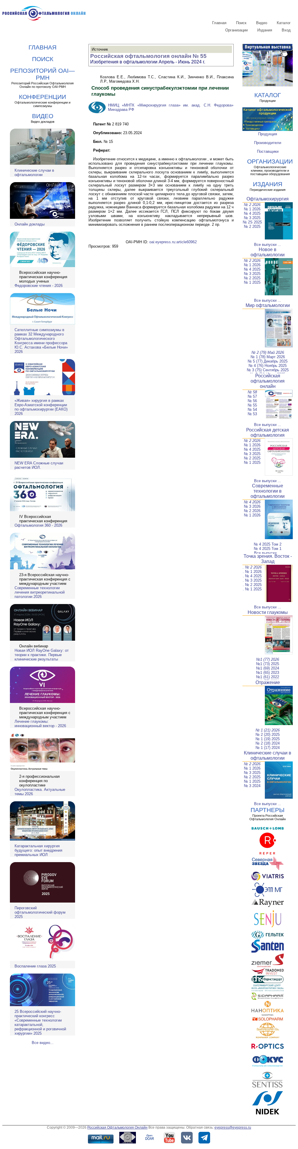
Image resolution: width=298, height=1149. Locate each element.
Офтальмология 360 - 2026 (38, 525)
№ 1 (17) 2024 (268, 747)
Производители (267, 143)
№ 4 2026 (252, 502)
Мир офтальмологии (268, 305)
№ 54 (252, 409)
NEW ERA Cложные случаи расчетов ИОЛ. (39, 465)
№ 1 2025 (252, 282)
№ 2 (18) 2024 (268, 743)
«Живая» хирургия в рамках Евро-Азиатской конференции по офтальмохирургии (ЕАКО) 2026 (41, 407)
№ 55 (252, 405)
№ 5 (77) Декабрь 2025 (268, 361)
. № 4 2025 (252, 576)
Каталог (284, 23)
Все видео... (43, 1042)
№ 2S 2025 (252, 222)
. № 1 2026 (252, 571)
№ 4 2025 (252, 213)
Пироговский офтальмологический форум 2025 (40, 912)
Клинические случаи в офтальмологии (34, 172)
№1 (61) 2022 (267, 677)
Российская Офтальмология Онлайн (117, 1127)
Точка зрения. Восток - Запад (268, 559)
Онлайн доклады (30, 224)
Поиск (241, 23)
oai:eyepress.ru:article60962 (173, 242)
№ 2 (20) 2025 (268, 734)
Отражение (268, 682)
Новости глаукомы (268, 612)
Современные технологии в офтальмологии (268, 491)
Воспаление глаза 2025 (35, 966)
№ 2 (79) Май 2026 (267, 352)
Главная (219, 23)
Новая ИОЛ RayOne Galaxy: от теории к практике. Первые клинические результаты (42, 654)
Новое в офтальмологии (268, 252)
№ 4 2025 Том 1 (267, 548)
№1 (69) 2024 (267, 668)
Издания (264, 30)
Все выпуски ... (267, 244)
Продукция (267, 134)
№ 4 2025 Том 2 (267, 544)
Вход (286, 30)
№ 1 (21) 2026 (268, 730)
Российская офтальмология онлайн (268, 381)
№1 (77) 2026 (267, 659)
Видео (261, 23)
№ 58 (252, 392)
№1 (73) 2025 (267, 664)
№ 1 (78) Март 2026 (268, 357)
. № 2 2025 (252, 585)
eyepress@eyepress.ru (232, 1127)
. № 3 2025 (252, 580)
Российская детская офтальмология (267, 432)
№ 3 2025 (252, 218)
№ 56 (252, 401)
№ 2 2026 (252, 205)
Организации (236, 30)
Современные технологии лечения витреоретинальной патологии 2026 (40, 592)
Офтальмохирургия (267, 198)
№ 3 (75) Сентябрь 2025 (268, 370)
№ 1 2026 (252, 209)
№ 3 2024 (252, 786)
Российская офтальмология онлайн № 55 (148, 56)
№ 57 (252, 396)
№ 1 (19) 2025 (268, 739)
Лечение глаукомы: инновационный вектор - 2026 (40, 723)
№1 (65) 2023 (267, 672)
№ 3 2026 (252, 506)
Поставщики (268, 151)
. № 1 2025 (252, 589)
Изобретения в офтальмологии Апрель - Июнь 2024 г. (147, 61)
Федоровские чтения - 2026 (39, 285)
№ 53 (252, 414)
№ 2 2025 (252, 226)
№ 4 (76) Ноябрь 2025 (268, 365)
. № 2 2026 (252, 567)
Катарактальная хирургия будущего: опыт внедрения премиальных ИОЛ (38, 850)
